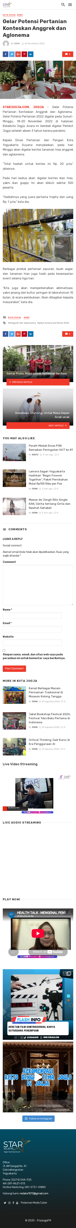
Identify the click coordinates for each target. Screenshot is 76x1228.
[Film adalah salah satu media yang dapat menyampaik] (38, 1004)
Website (8, 636)
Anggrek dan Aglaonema (23, 323)
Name (7, 609)
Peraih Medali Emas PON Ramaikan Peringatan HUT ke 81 (51, 447)
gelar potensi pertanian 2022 (54, 323)
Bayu (35, 454)
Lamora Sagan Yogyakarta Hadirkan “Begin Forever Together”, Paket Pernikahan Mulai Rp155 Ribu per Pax (48, 477)
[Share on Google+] (18, 54)
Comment (9, 562)
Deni (17, 43)
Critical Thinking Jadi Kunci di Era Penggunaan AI (49, 742)
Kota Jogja (9, 15)
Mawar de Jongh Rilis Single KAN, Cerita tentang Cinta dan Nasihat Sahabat (49, 504)
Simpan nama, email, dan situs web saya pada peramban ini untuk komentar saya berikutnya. (34, 656)
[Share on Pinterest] (24, 54)
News (20, 15)
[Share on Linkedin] (30, 54)
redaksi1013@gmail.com (34, 1193)
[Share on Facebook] (5, 54)
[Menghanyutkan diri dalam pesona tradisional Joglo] (38, 1077)
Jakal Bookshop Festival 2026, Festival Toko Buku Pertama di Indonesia (50, 718)
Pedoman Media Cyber (34, 1202)
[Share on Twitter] (12, 54)
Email (7, 623)
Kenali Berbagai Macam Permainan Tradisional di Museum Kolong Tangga (46, 692)
